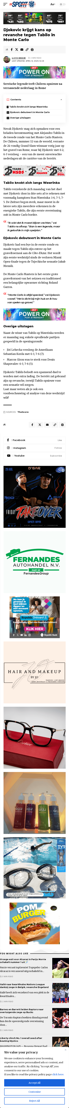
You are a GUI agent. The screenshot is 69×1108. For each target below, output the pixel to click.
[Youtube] (35, 455)
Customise (34, 1091)
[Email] (22, 49)
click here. (58, 1074)
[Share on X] (16, 49)
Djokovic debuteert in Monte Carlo (30, 112)
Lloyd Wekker (19, 58)
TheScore (23, 412)
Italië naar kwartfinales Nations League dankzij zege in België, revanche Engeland (24, 985)
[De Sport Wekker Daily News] (22, 4)
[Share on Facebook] (11, 49)
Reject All (34, 1100)
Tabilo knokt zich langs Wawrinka (28, 106)
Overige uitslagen (20, 118)
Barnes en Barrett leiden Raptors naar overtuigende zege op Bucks (22, 1011)
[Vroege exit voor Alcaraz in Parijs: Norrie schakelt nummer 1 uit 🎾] (60, 968)
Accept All (34, 1082)
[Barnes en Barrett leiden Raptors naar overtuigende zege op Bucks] (60, 1018)
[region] (34, 1077)
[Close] (65, 1050)
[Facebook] (35, 440)
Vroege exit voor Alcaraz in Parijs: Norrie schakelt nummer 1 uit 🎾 (23, 960)
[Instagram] (35, 448)
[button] (6, 4)
